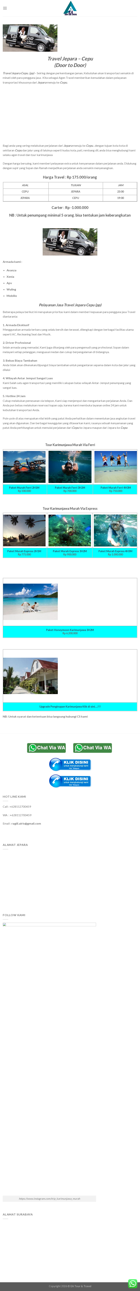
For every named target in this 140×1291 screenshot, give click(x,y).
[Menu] (5, 8)
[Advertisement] (70, 113)
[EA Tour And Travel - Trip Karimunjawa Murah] (70, 8)
